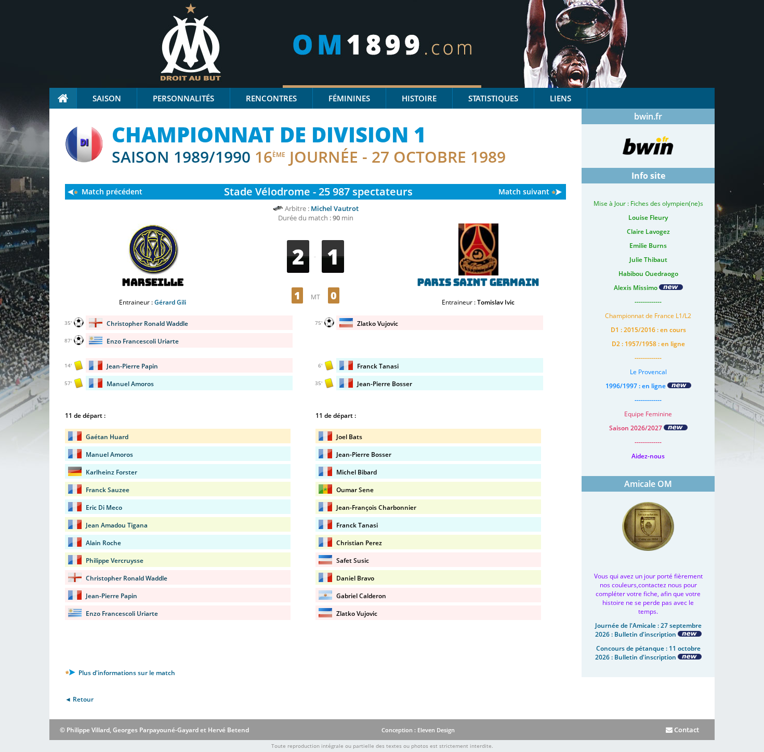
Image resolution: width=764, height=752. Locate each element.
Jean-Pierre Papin (132, 366)
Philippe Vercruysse (114, 560)
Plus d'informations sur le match (126, 672)
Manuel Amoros (130, 383)
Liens (560, 98)
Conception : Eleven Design (418, 730)
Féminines (349, 98)
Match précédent (112, 191)
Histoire (419, 98)
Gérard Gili (170, 302)
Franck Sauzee (107, 489)
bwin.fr (648, 116)
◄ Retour (79, 699)
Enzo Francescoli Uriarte (143, 341)
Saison (107, 98)
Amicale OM (648, 484)
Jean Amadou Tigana (117, 525)
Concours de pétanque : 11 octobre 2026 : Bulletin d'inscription (648, 653)
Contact (686, 729)
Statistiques (493, 98)
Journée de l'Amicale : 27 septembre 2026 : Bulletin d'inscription (648, 630)
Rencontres (271, 98)
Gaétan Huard (107, 436)
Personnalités (183, 98)
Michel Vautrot (335, 208)
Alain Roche (103, 542)
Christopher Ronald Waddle (147, 323)
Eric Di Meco (104, 507)
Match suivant (523, 191)
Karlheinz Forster (111, 472)
